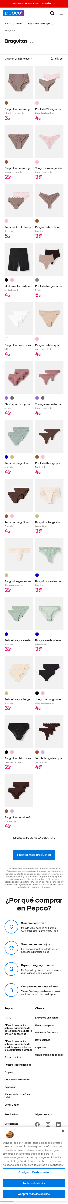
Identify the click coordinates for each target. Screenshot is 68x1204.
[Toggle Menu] (61, 13)
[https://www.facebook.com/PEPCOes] (38, 1124)
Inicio (8, 23)
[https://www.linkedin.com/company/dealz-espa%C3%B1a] (59, 1124)
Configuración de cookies (34, 1172)
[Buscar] (52, 13)
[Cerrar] (63, 1131)
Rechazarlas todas (34, 1183)
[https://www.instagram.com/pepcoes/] (49, 1124)
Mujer (19, 23)
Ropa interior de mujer (39, 23)
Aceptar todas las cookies (34, 1194)
